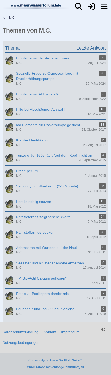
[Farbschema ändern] (103, 329)
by (55, 367)
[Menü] (104, 6)
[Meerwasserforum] (36, 6)
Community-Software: (55, 360)
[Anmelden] (91, 6)
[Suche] (78, 6)
